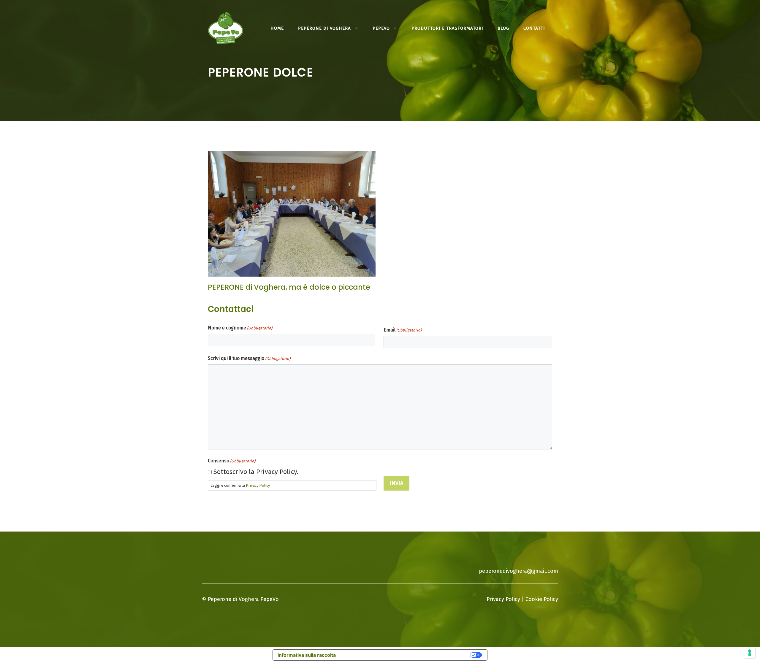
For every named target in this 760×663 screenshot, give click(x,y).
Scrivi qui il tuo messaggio (249, 358)
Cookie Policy (541, 599)
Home (277, 28)
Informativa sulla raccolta (307, 655)
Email (403, 330)
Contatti (534, 28)
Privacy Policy (258, 485)
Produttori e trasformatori (447, 28)
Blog (503, 28)
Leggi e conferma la (240, 485)
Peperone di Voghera (324, 28)
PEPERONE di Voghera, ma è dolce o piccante (289, 287)
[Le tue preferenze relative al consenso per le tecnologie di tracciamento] (749, 652)
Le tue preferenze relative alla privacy (406, 655)
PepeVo (381, 28)
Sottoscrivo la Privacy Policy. (255, 472)
